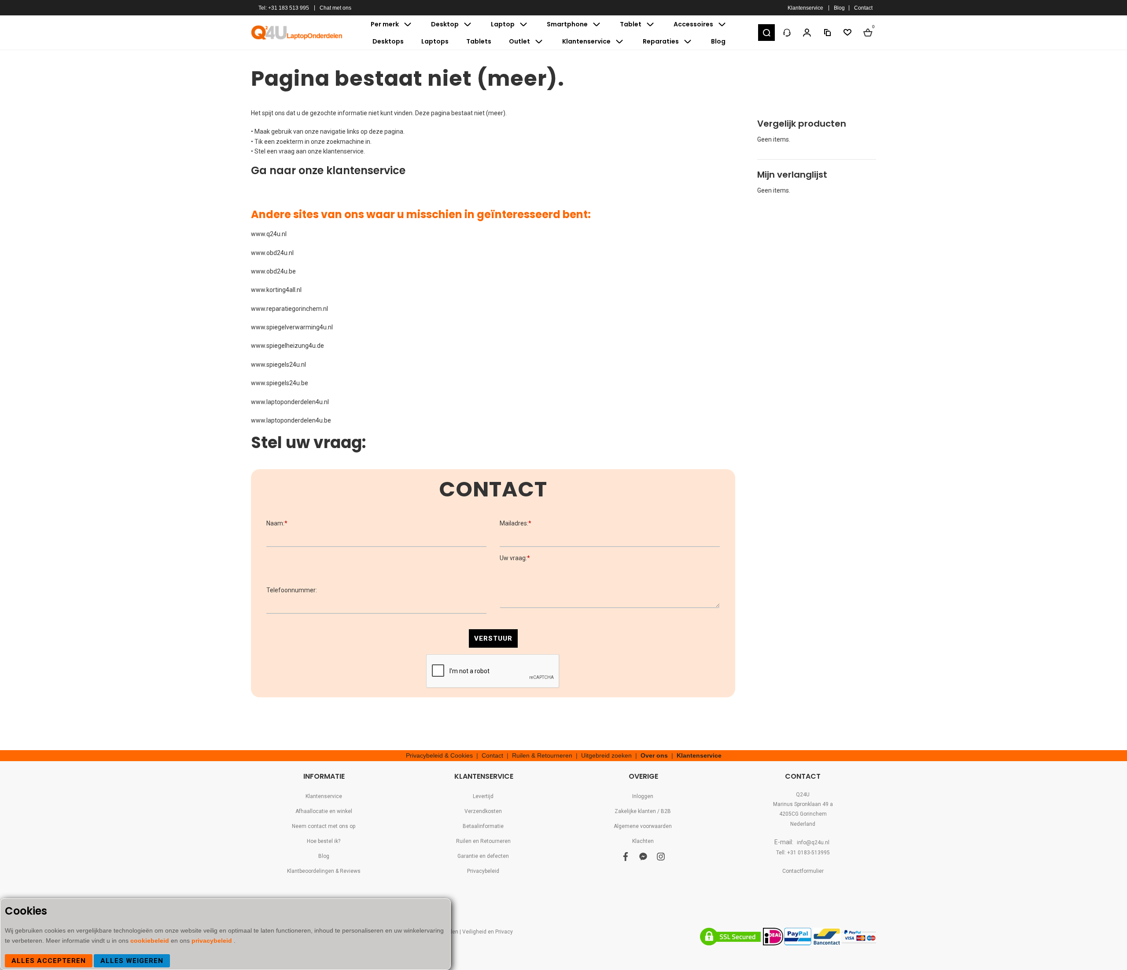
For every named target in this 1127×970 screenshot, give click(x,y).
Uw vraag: (515, 558)
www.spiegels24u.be (279, 383)
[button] (766, 32)
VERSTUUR (493, 638)
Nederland (802, 824)
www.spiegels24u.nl (278, 364)
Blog (839, 8)
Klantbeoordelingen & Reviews (324, 871)
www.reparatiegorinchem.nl (289, 308)
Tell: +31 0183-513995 (803, 853)
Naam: (276, 523)
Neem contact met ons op (323, 826)
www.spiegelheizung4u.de (287, 345)
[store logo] (297, 32)
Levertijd (483, 796)
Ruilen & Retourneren (542, 755)
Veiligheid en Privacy (487, 932)
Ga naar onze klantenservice (328, 170)
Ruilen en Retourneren (483, 841)
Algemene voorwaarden (643, 826)
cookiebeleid (150, 940)
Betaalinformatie (483, 826)
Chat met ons (335, 8)
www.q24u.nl (269, 233)
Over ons (654, 755)
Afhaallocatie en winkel (323, 811)
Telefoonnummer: (291, 590)
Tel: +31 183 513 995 (283, 8)
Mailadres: (515, 523)
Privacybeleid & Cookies (439, 755)
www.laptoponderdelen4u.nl (290, 401)
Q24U (803, 794)
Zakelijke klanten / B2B (643, 811)
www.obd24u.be (273, 271)
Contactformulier (803, 871)
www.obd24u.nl (272, 252)
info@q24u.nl (813, 842)
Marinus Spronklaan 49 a (803, 804)
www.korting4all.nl (276, 289)
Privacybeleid (483, 871)
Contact (863, 8)
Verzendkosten (483, 811)
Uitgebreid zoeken (606, 755)
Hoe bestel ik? (323, 841)
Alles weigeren (131, 961)
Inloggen (642, 796)
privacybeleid (213, 940)
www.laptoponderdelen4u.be (291, 420)
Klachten (643, 841)
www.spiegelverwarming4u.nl (292, 327)
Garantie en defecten (483, 856)
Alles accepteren (48, 961)
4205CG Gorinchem (803, 814)
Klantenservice (805, 8)
